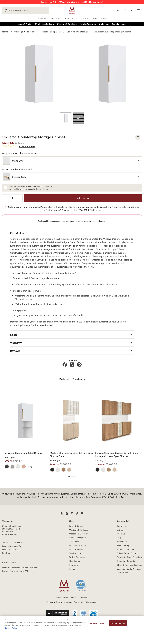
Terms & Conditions (125, 549)
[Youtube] (82, 513)
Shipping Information (126, 561)
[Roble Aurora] (69, 469)
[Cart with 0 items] (138, 10)
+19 (30, 466)
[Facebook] (64, 364)
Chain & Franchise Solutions (129, 565)
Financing (73, 565)
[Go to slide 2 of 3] (72, 476)
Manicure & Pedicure (78, 530)
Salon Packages (76, 549)
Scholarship (122, 541)
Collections (74, 541)
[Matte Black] (7, 466)
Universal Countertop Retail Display (23, 452)
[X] (72, 364)
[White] (58, 469)
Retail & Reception (77, 537)
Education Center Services (129, 568)
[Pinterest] (79, 364)
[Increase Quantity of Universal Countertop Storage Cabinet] (19, 198)
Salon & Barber (76, 526)
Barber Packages (77, 557)
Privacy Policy (123, 545)
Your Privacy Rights (97, 623)
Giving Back (122, 572)
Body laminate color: (19, 153)
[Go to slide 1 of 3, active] (69, 476)
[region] (72, 623)
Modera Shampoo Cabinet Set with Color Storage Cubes (71, 454)
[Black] (52, 469)
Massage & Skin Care (79, 533)
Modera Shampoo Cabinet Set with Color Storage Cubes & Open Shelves (117, 454)
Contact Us (122, 526)
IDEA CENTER (71, 19)
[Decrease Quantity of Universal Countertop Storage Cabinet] (5, 198)
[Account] (131, 10)
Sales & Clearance (77, 545)
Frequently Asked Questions (129, 557)
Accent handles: (17, 169)
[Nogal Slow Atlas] (63, 469)
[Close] (139, 623)
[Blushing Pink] (24, 466)
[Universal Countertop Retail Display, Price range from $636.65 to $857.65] (26, 420)
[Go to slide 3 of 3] (75, 476)
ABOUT (104, 19)
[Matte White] (18, 466)
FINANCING (42, 19)
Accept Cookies (118, 623)
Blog (119, 537)
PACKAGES (56, 19)
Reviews (72, 568)
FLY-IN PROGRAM (89, 19)
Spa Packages (75, 553)
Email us (6, 553)
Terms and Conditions (16, 189)
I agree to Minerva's (30, 187)
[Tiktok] (77, 513)
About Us (121, 533)
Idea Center (74, 561)
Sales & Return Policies (127, 553)
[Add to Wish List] (137, 137)
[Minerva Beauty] (72, 10)
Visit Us (120, 530)
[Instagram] (67, 513)
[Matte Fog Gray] (12, 466)
